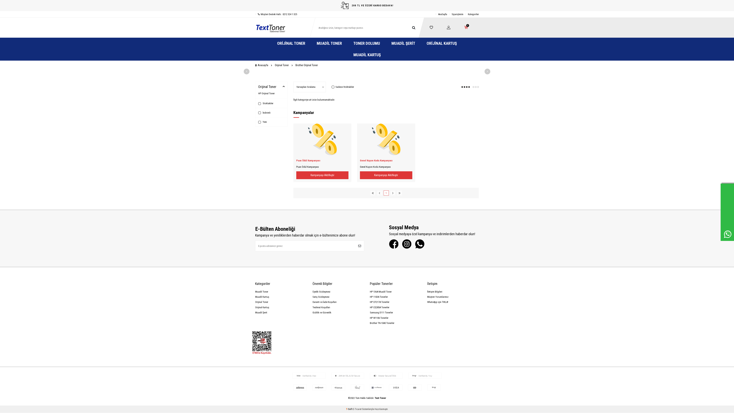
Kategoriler (473, 14)
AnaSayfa (442, 14)
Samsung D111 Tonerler (381, 312)
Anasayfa (263, 65)
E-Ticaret (357, 409)
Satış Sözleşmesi (321, 296)
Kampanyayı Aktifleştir (322, 175)
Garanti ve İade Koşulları (325, 302)
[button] (246, 71)
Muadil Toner (329, 43)
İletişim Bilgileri (434, 291)
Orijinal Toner (291, 43)
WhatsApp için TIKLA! (437, 302)
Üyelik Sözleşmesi (321, 291)
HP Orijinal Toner (266, 93)
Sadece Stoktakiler (344, 86)
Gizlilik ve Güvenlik (322, 312)
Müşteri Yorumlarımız (437, 296)
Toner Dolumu (366, 43)
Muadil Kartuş (367, 55)
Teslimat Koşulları (321, 307)
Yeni (264, 121)
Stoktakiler (267, 103)
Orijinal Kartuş (442, 43)
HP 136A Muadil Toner (381, 291)
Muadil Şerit (403, 43)
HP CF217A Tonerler (379, 302)
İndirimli (266, 112)
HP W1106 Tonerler (379, 317)
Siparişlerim (457, 14)
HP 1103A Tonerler (379, 296)
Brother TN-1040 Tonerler (382, 323)
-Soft (349, 409)
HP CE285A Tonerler (379, 307)
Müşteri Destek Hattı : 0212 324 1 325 (279, 14)
